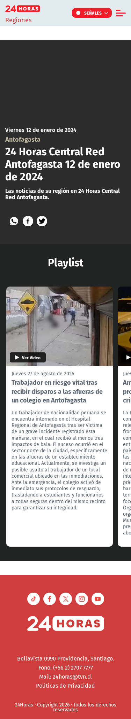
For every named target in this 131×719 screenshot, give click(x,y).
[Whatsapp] (14, 221)
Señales (93, 13)
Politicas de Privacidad (65, 685)
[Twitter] (42, 221)
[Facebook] (28, 221)
